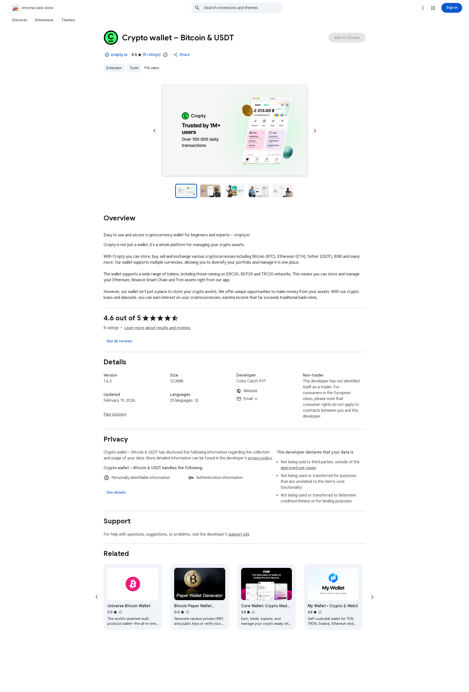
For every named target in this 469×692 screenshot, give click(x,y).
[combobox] (243, 8)
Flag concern (115, 414)
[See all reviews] (119, 341)
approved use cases (298, 467)
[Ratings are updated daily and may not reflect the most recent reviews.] (165, 55)
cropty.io (119, 54)
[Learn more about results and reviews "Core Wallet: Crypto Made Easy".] (253, 612)
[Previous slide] (154, 131)
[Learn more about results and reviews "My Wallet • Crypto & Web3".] (320, 612)
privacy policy (260, 458)
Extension (114, 68)
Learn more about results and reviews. (157, 327)
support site (238, 534)
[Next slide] (315, 131)
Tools (134, 68)
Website (250, 391)
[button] (433, 8)
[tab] (19, 20)
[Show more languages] (197, 401)
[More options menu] (423, 8)
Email (248, 398)
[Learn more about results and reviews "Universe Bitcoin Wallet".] (120, 612)
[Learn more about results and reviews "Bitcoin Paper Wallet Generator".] (187, 612)
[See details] (116, 492)
